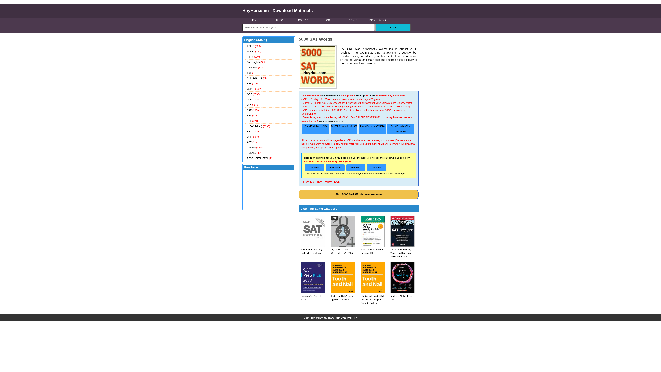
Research (256, 67)
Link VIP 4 (376, 167)
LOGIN (328, 20)
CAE (253, 110)
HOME (254, 20)
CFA (253, 105)
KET (253, 115)
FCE (253, 99)
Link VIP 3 (356, 167)
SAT (253, 83)
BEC (253, 131)
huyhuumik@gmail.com (330, 121)
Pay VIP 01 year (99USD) (372, 126)
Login (372, 95)
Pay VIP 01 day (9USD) (316, 126)
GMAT (254, 88)
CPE (253, 137)
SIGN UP (353, 20)
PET (253, 121)
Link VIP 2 (335, 167)
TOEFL (254, 51)
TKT (252, 72)
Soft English (256, 62)
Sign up (360, 95)
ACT (252, 142)
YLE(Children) (258, 126)
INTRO (279, 20)
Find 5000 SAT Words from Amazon (358, 194)
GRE (253, 94)
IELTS (253, 56)
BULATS (254, 153)
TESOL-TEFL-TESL (260, 158)
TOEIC (254, 46)
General (255, 147)
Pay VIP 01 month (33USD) (344, 126)
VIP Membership (378, 20)
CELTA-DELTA (257, 78)
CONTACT (304, 20)
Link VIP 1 (314, 167)
